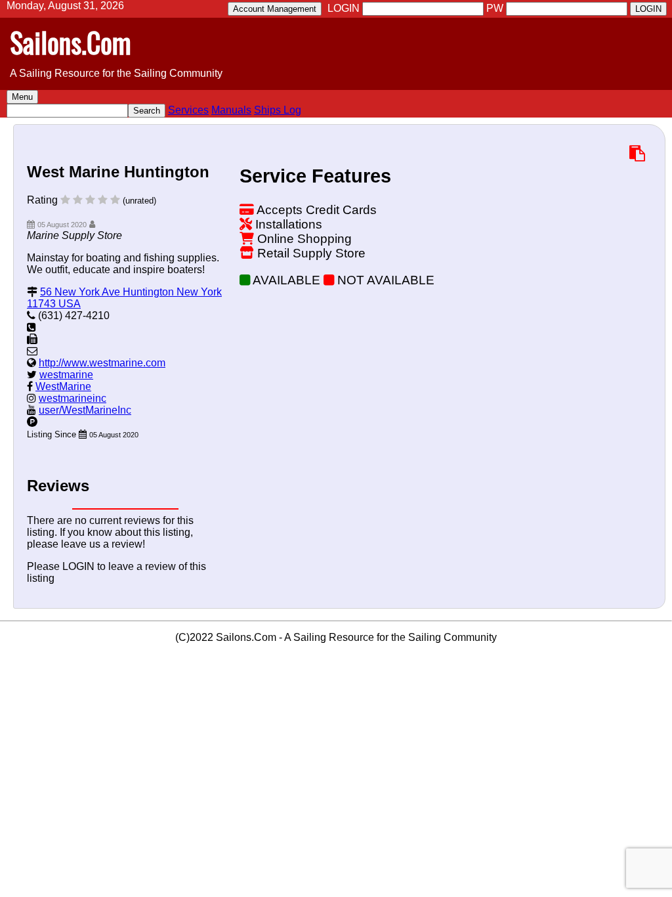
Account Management (274, 9)
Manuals (231, 110)
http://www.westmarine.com (102, 362)
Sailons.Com (70, 42)
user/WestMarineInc (85, 410)
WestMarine (63, 386)
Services (188, 110)
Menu (22, 97)
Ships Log (277, 110)
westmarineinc (72, 398)
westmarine (66, 374)
